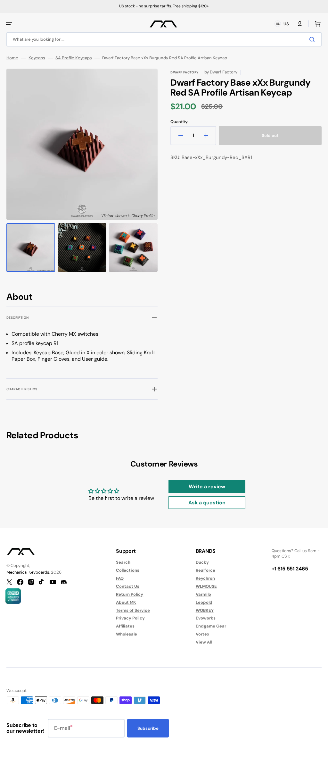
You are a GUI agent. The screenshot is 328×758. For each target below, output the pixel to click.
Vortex (202, 634)
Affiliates (125, 626)
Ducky (202, 562)
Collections (127, 570)
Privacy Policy (130, 618)
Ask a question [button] (207, 502)
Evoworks (206, 618)
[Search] (313, 39)
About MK (126, 602)
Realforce (205, 570)
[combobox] (164, 39)
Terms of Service (133, 610)
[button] (9, 24)
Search (123, 562)
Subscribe (148, 728)
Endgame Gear (211, 626)
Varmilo (203, 594)
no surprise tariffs (155, 6)
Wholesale (126, 634)
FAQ (120, 578)
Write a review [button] (207, 486)
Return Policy (129, 594)
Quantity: (179, 121)
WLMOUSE (206, 586)
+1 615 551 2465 (290, 568)
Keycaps (37, 58)
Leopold (204, 602)
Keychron (205, 578)
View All (204, 642)
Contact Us (127, 586)
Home (12, 58)
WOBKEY (205, 610)
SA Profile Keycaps (73, 58)
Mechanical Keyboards (27, 572)
